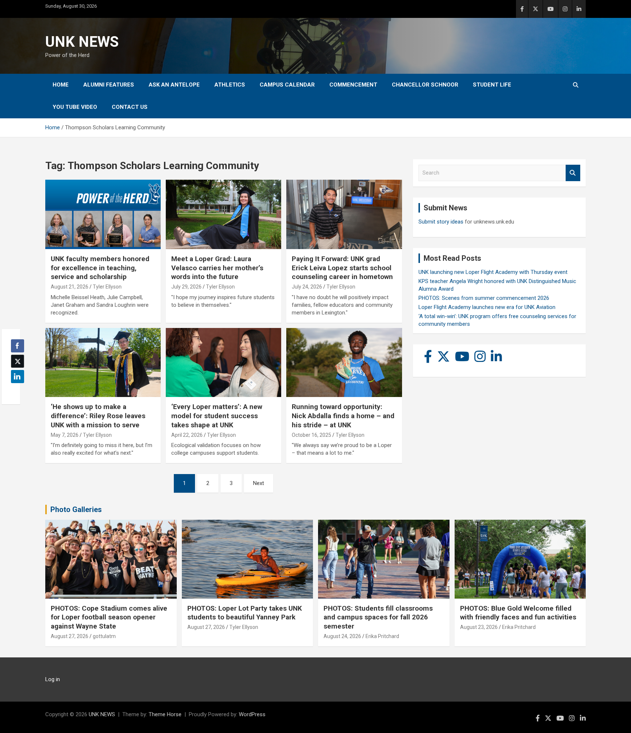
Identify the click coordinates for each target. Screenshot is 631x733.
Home (61, 84)
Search (573, 173)
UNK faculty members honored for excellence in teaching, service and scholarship (100, 268)
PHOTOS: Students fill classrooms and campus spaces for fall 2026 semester (378, 617)
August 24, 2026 (342, 636)
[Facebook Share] (17, 345)
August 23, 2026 (479, 627)
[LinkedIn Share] (17, 376)
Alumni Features (108, 84)
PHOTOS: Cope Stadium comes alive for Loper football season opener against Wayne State (109, 617)
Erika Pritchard (382, 636)
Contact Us (130, 107)
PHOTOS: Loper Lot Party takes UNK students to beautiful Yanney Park (244, 613)
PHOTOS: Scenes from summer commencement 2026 (483, 298)
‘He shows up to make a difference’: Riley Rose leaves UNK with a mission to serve (98, 415)
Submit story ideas (440, 221)
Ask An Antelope (174, 84)
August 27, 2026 (69, 636)
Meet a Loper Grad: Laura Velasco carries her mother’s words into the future (217, 268)
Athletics (229, 84)
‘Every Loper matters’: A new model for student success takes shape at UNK (216, 415)
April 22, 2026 (187, 435)
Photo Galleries (76, 509)
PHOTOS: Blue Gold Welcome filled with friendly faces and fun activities (518, 613)
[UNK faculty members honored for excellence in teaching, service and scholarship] (103, 214)
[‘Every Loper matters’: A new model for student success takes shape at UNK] (223, 362)
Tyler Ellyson (107, 287)
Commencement (353, 84)
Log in (52, 679)
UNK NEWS (82, 41)
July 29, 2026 (186, 287)
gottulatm (104, 636)
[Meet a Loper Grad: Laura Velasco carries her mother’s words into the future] (223, 214)
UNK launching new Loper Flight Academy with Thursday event (492, 272)
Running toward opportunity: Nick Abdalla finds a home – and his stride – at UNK (343, 415)
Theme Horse (165, 714)
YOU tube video (75, 107)
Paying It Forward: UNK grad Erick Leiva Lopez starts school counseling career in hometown (342, 268)
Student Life (492, 84)
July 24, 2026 (307, 287)
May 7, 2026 (65, 435)
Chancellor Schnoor (425, 84)
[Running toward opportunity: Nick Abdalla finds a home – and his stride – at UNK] (344, 362)
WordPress (252, 714)
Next (258, 483)
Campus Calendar (287, 84)
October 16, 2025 (311, 435)
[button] (15, 390)
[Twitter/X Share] (17, 361)
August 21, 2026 (69, 287)
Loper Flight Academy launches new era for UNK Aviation (486, 307)
